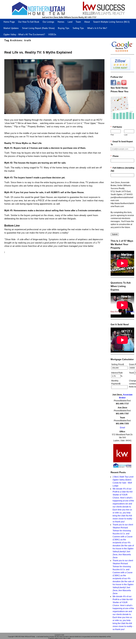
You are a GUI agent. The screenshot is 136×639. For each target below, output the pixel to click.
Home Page (9, 22)
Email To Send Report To (122, 143)
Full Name (116, 127)
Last (125, 135)
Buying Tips (63, 28)
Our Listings (48, 22)
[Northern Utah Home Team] (68, 9)
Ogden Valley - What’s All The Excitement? (24, 34)
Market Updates (11, 28)
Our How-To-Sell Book (28, 22)
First (112, 135)
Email (122, 427)
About (87, 22)
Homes (61, 22)
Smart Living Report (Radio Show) (38, 28)
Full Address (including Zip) (122, 169)
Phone (115, 156)
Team (78, 22)
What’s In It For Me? (97, 28)
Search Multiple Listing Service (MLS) (111, 22)
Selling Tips (78, 28)
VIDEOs (52, 34)
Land (70, 22)
